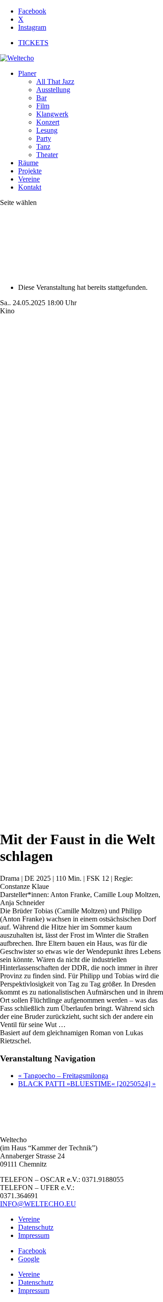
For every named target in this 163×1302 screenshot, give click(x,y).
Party (43, 138)
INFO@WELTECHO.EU (38, 1204)
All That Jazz (55, 81)
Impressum (33, 1235)
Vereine (29, 179)
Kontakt (29, 187)
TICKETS (33, 42)
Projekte (30, 171)
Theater (47, 154)
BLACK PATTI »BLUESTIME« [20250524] (87, 1084)
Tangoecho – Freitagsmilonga (63, 1075)
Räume (28, 163)
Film (42, 106)
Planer (27, 73)
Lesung (47, 130)
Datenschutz (35, 1227)
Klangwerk (52, 114)
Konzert (47, 122)
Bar (41, 98)
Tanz (43, 146)
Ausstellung (53, 89)
